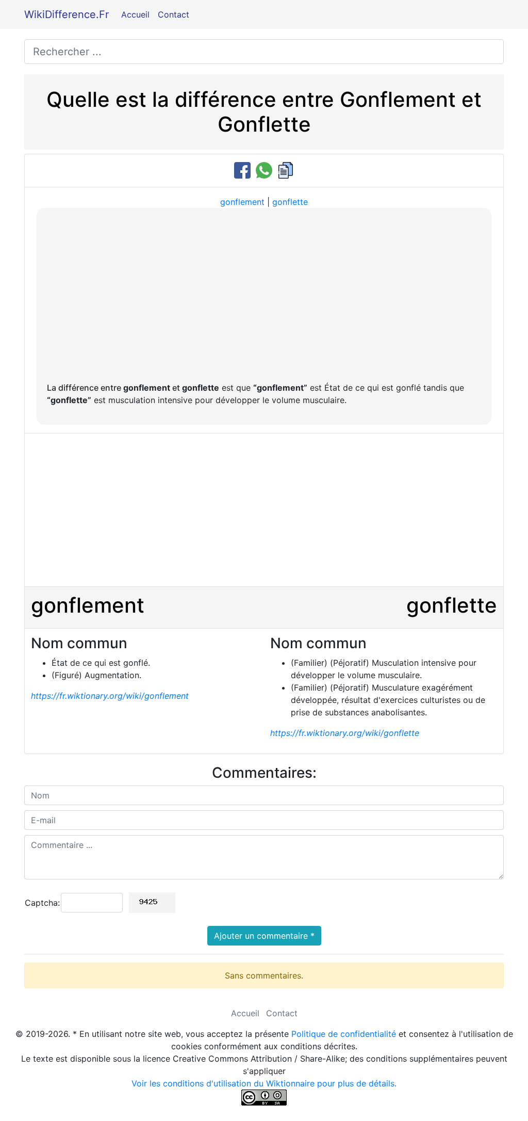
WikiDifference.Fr (66, 14)
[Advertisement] (264, 295)
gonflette (290, 202)
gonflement (242, 202)
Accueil (135, 14)
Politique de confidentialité (343, 1034)
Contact (173, 14)
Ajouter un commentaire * (264, 936)
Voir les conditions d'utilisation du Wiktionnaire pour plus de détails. (264, 1083)
